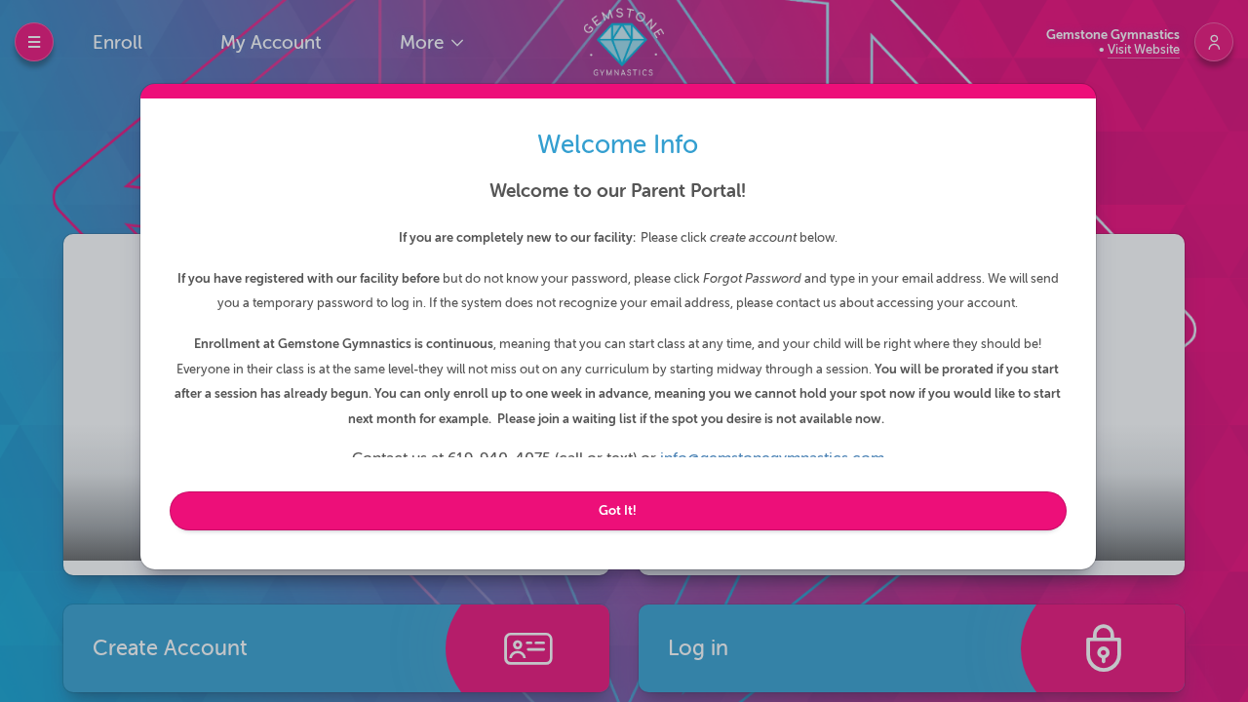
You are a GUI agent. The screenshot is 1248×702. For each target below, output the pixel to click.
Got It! (618, 510)
